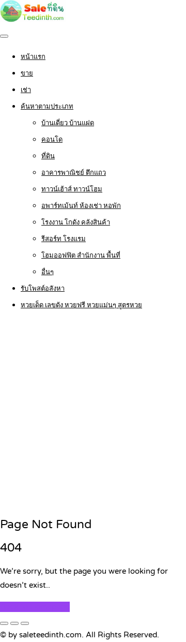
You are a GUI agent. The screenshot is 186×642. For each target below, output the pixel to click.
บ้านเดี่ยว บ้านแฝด (67, 123)
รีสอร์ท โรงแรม (63, 239)
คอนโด (52, 140)
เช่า (26, 90)
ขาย (27, 73)
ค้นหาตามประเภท (47, 106)
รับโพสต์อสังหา (43, 289)
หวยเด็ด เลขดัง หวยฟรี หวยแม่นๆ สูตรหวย (81, 305)
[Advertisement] (93, 414)
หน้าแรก (33, 57)
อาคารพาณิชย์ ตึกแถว (73, 173)
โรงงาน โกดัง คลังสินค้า (75, 222)
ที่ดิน (48, 156)
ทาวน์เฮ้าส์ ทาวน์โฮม (71, 189)
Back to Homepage (35, 606)
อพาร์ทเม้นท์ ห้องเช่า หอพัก (81, 206)
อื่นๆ (47, 272)
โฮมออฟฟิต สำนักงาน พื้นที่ (80, 255)
